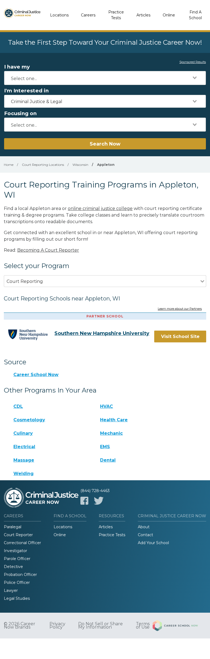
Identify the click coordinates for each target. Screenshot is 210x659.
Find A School (195, 15)
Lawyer (11, 590)
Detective (13, 566)
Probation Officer (20, 574)
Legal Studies (17, 598)
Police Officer (17, 582)
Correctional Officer (22, 542)
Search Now (105, 144)
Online (169, 15)
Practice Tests (116, 15)
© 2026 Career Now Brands (19, 625)
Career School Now (36, 374)
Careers (88, 15)
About (144, 526)
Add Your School (153, 542)
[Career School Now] (179, 625)
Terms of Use (143, 625)
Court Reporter (18, 534)
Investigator (15, 550)
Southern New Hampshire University (101, 333)
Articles (143, 15)
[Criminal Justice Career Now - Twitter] (99, 501)
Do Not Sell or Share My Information (100, 625)
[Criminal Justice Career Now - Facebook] (84, 501)
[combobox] (105, 78)
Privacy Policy (57, 625)
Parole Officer (17, 558)
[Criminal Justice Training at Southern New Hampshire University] (31, 334)
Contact (145, 534)
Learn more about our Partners (180, 309)
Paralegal (12, 526)
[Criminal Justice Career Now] (22, 15)
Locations (59, 15)
